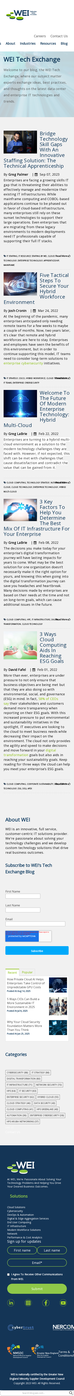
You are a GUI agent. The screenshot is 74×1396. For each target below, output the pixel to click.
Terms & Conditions (65, 1353)
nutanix (55, 482)
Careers (40, 36)
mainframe (9, 265)
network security (49, 1084)
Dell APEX (27, 788)
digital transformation (23, 1078)
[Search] (71, 1393)
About (10, 43)
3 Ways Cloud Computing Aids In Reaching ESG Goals (53, 647)
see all (9, 1127)
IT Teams (8, 382)
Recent (12, 973)
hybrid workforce (35, 378)
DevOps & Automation (20, 1214)
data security (44, 1103)
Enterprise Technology (30, 260)
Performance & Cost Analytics (24, 1237)
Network (12, 1233)
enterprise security (20, 1097)
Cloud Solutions (16, 1207)
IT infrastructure (41, 619)
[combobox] (34, 1393)
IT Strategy (12, 378)
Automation (16, 1115)
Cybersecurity (15, 1211)
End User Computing (19, 1222)
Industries (28, 43)
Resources (48, 43)
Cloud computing (16, 482)
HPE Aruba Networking (22, 1121)
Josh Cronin (17, 310)
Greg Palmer (18, 174)
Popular (27, 972)
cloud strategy (18, 1103)
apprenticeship (51, 260)
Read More (62, 255)
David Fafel (17, 669)
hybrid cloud (48, 1097)
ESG (20, 788)
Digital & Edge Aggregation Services (28, 1218)
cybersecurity (17, 1072)
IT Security (27, 1090)
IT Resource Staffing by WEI (32, 256)
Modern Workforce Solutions (24, 1230)
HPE (29, 619)
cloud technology (21, 487)
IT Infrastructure (16, 1226)
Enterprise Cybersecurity (26, 382)
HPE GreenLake (47, 1109)
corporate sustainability (40, 784)
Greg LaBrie (17, 434)
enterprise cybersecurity (23, 363)
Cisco (22, 378)
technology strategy (38, 482)
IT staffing (12, 256)
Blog (64, 43)
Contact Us (59, 36)
